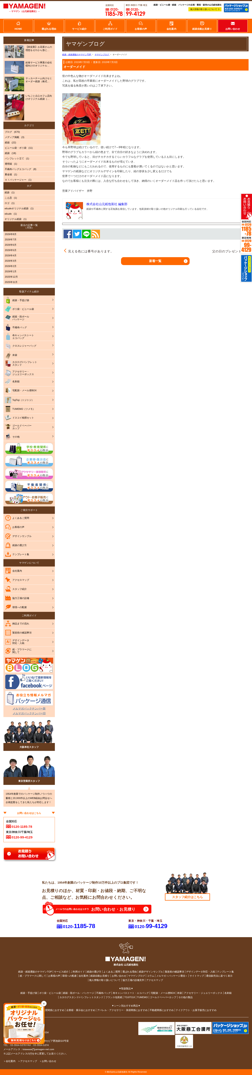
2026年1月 (10, 271)
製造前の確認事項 (174, 971)
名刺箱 (228, 993)
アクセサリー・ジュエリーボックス (203, 993)
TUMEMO (142, 997)
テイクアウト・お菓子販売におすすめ (196, 1010)
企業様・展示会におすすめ (80, 1010)
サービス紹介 (61, 971)
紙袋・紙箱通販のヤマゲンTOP (35, 971)
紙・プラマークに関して (33, 975)
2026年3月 (10, 260)
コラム (150, 975)
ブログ (8, 131)
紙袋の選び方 (94, 971)
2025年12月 (11, 276)
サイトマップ (197, 975)
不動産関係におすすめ (162, 1010)
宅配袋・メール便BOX (163, 993)
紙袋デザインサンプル (151, 971)
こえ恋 (8, 197)
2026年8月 (10, 234)
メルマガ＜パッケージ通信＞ (172, 975)
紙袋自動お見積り (100, 975)
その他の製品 (185, 997)
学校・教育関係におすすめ (49, 1010)
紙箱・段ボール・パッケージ (78, 993)
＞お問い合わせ (47, 1061)
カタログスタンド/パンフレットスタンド (81, 997)
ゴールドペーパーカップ (163, 997)
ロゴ (7, 203)
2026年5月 (10, 250)
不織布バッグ (103, 993)
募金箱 (8, 174)
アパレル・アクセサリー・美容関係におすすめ (122, 1010)
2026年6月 (10, 244)
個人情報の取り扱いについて (203, 9)
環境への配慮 (69, 975)
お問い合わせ (119, 975)
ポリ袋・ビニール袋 (50, 993)
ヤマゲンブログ (136, 975)
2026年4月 (10, 255)
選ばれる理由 (129, 971)
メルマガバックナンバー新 (29, 708)
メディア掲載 (12, 137)
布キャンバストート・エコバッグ (131, 993)
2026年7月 (10, 239)
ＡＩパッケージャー (15, 179)
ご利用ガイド (77, 971)
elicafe (8, 213)
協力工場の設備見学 (133, 980)
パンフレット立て (14, 158)
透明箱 (8, 163)
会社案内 (83, 975)
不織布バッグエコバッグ (18, 169)
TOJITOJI (129, 997)
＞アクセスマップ (27, 1061)
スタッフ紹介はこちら (187, 897)
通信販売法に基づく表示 (219, 975)
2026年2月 (10, 266)
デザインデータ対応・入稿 (200, 971)
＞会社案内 (9, 1061)
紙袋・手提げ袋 (28, 993)
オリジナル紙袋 (13, 219)
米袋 (179, 993)
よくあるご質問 (111, 971)
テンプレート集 (225, 971)
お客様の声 (54, 975)
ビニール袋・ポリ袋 (15, 147)
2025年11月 (11, 282)
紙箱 (7, 142)
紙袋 (7, 153)
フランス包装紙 (113, 997)
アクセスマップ (154, 980)
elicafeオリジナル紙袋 (16, 208)
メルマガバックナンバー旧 (29, 713)
